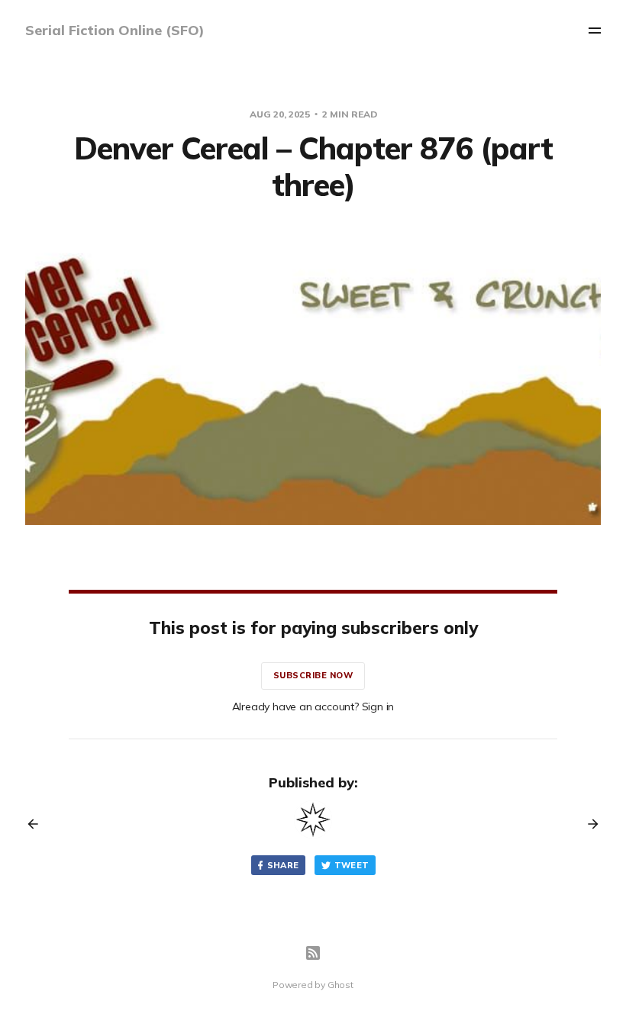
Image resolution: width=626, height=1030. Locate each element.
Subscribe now (313, 675)
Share (283, 865)
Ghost (340, 984)
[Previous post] (38, 824)
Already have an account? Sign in (313, 706)
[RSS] (313, 953)
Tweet (351, 865)
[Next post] (587, 824)
